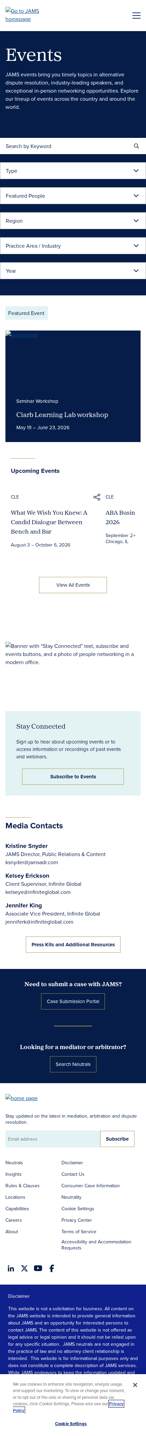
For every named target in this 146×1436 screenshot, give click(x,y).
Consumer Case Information (90, 1186)
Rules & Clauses (22, 1186)
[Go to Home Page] (24, 1097)
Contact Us (73, 1174)
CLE (15, 496)
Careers (13, 1220)
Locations (15, 1197)
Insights (13, 1174)
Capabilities (17, 1209)
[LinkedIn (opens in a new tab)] (11, 1268)
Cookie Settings (77, 1209)
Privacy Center (76, 1220)
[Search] (136, 146)
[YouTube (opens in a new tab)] (38, 1268)
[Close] (135, 1385)
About (11, 1231)
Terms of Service (78, 1231)
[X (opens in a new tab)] (24, 1268)
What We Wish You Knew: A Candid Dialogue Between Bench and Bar (49, 522)
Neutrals (14, 1163)
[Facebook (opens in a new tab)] (52, 1268)
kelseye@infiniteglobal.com (38, 892)
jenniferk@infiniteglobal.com (39, 921)
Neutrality (71, 1197)
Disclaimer (72, 1163)
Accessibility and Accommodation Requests (96, 1245)
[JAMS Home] (32, 15)
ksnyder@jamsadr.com (31, 862)
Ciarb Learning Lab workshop (62, 414)
